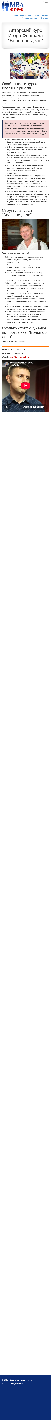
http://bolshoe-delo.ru (19, 357)
